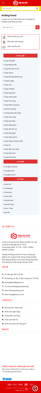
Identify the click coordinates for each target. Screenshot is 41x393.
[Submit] (37, 8)
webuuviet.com (20, 390)
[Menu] (3, 3)
